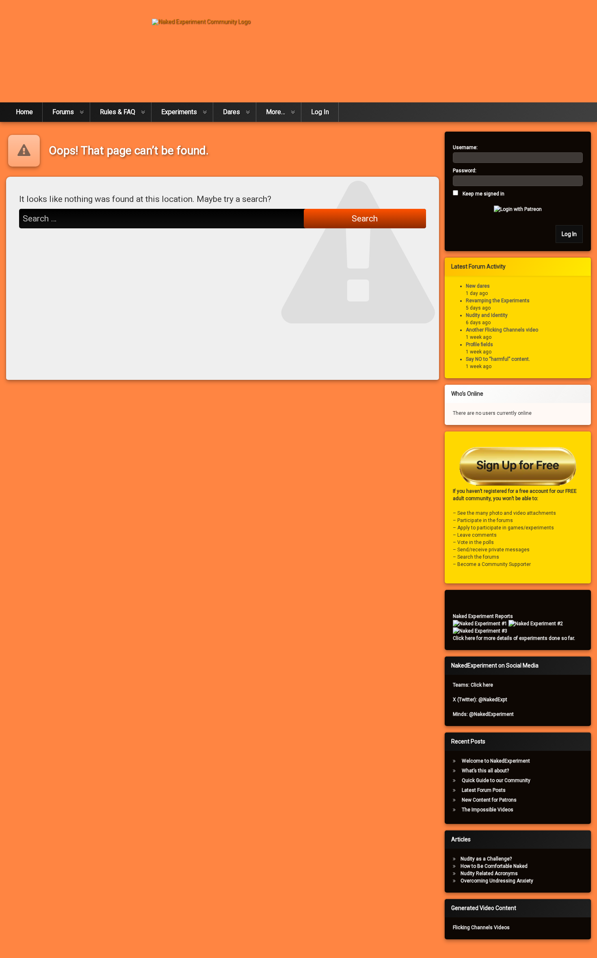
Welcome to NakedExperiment (496, 761)
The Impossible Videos (487, 810)
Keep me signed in (483, 194)
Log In (320, 112)
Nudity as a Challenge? (486, 859)
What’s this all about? (485, 771)
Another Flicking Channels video (502, 330)
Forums (63, 112)
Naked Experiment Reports (483, 616)
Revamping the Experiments (498, 300)
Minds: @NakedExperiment (483, 714)
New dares (478, 286)
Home (24, 112)
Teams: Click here (473, 685)
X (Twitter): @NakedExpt (480, 699)
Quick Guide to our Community (496, 780)
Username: (465, 147)
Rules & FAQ (117, 112)
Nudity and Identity (487, 315)
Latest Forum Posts (484, 790)
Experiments (179, 112)
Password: (464, 170)
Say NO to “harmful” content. (498, 359)
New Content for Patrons (489, 800)
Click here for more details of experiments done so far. (514, 638)
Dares (231, 112)
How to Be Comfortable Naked (494, 866)
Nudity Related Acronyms (489, 873)
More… (275, 112)
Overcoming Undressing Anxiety (497, 881)
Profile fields (479, 344)
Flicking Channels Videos (481, 927)
